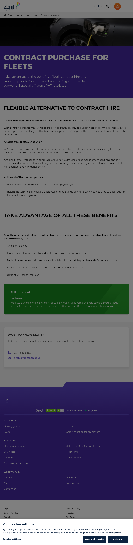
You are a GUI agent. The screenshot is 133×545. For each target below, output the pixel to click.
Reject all (118, 539)
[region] (66, 532)
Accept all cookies (94, 539)
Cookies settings (12, 539)
